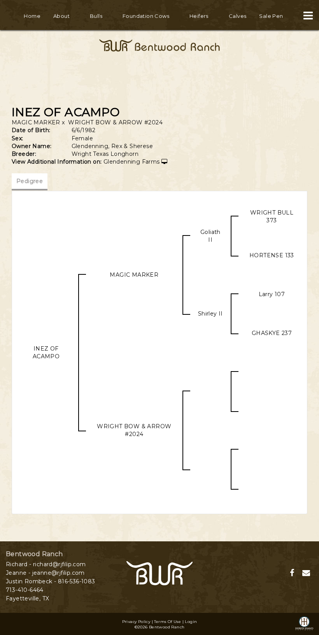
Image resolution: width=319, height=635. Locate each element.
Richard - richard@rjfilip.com (46, 564)
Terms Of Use (167, 621)
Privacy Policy (136, 621)
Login (191, 621)
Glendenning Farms (131, 161)
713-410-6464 (25, 589)
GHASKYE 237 (272, 333)
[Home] (159, 572)
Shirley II (210, 313)
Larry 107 (272, 294)
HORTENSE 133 (271, 255)
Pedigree (29, 181)
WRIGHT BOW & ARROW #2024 (115, 122)
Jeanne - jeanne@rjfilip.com (45, 572)
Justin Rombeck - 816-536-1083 (50, 581)
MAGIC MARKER (36, 122)
